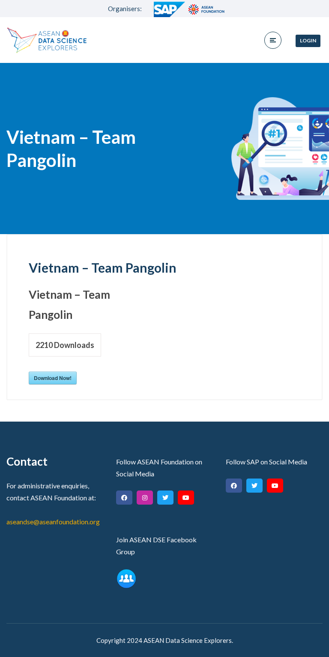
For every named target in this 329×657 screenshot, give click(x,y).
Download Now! (53, 378)
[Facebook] (124, 498)
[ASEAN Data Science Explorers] (47, 40)
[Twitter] (165, 498)
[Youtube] (186, 498)
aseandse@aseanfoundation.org (53, 521)
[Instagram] (145, 498)
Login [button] (308, 40)
